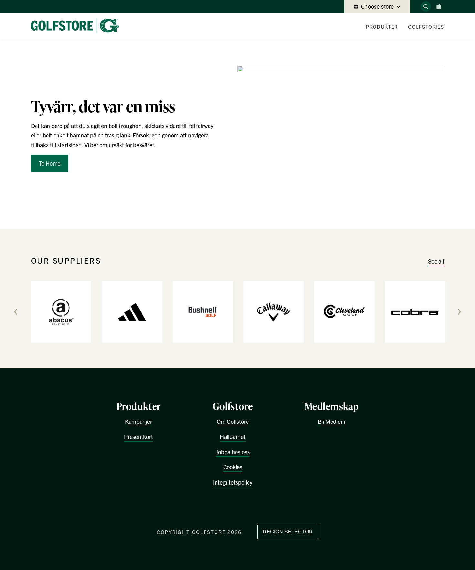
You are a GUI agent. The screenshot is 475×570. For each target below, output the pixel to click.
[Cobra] (415, 311)
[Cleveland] (344, 311)
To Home (49, 163)
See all (436, 261)
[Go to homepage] (77, 26)
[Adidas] (132, 311)
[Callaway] (273, 311)
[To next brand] (459, 311)
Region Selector (288, 531)
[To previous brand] (15, 311)
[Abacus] (61, 311)
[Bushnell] (203, 311)
